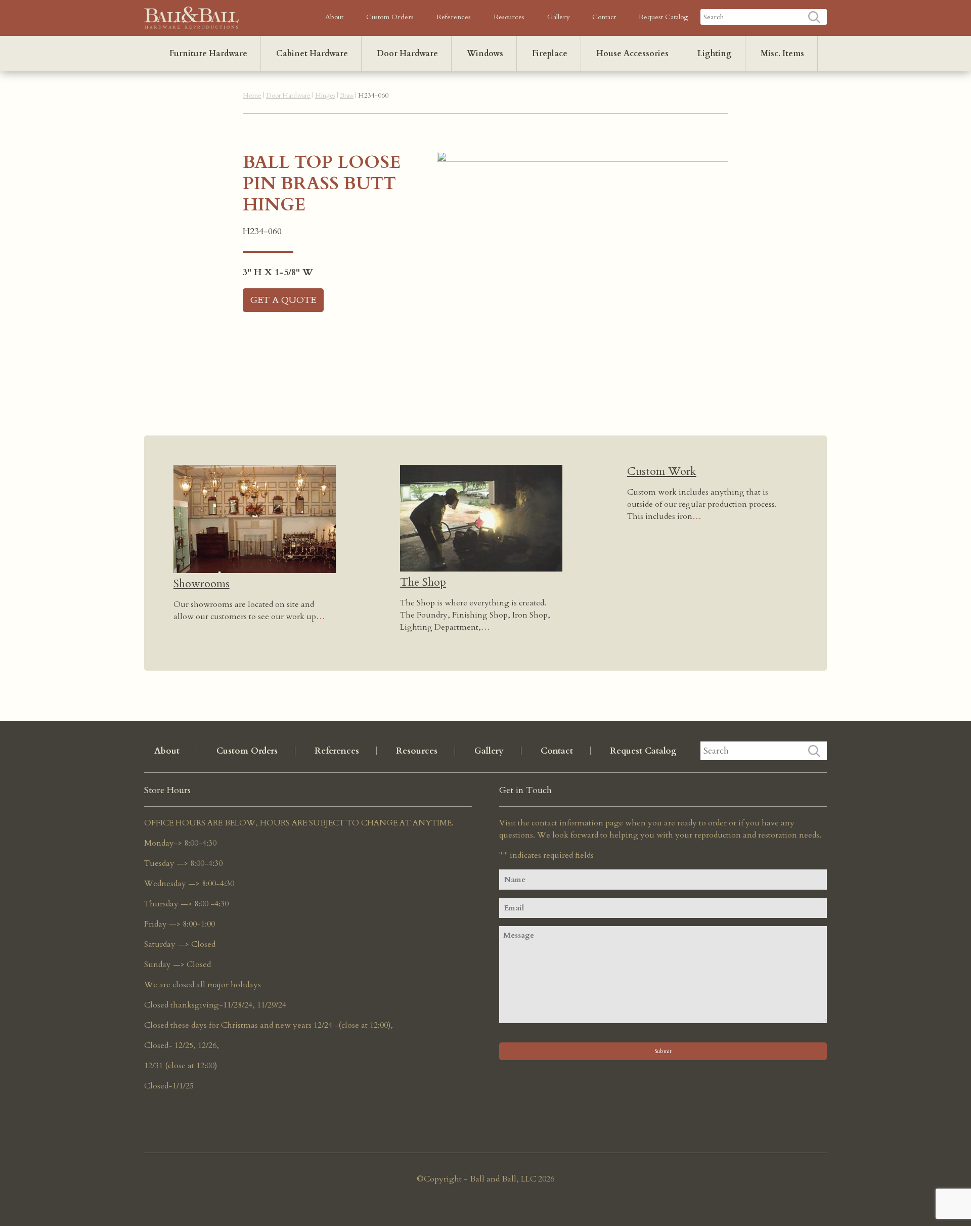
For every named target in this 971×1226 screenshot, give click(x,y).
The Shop (423, 582)
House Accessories (632, 53)
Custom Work (661, 471)
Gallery (558, 17)
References (453, 17)
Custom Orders (390, 17)
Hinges (325, 95)
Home (252, 95)
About (334, 17)
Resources (509, 17)
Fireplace (549, 53)
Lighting (714, 53)
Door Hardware (407, 53)
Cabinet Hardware (312, 53)
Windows (485, 53)
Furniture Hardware (208, 53)
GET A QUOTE (283, 300)
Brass (347, 95)
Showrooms (201, 583)
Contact (604, 17)
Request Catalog (663, 17)
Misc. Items (782, 53)
